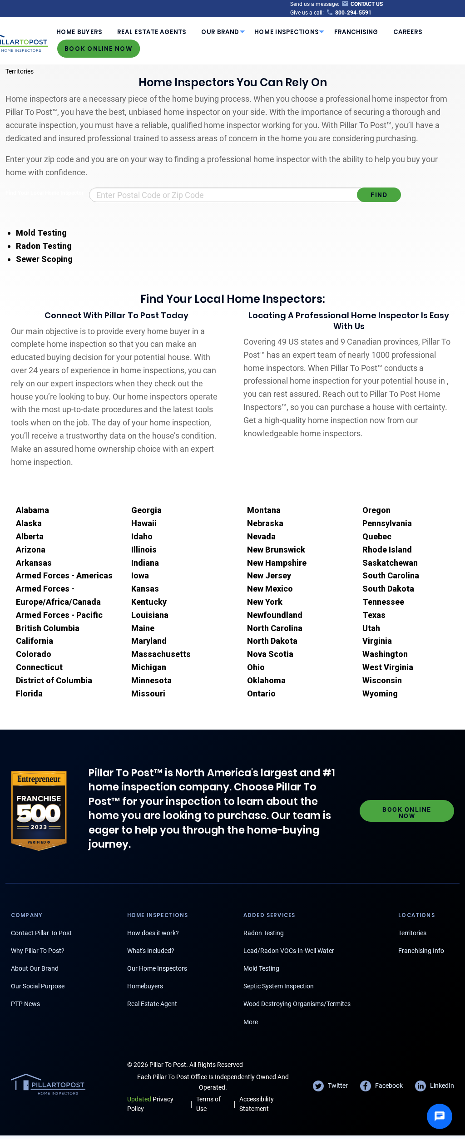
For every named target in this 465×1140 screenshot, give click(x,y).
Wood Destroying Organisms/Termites (297, 1003)
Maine (142, 628)
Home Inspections (286, 32)
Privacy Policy (150, 1104)
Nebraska (265, 523)
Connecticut (39, 667)
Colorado (33, 654)
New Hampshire (277, 563)
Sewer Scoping (44, 259)
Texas (374, 615)
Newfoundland (274, 615)
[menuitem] (79, 31)
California (34, 641)
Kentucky (149, 602)
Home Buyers (79, 32)
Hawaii (144, 523)
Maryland (149, 641)
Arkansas (34, 563)
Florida (29, 693)
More (250, 1022)
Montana (264, 510)
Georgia (146, 510)
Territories (19, 71)
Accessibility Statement (256, 1104)
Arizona (30, 549)
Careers (407, 32)
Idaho (142, 536)
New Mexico (270, 588)
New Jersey (269, 575)
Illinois (144, 549)
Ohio (256, 667)
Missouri (148, 693)
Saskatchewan (390, 563)
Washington (385, 654)
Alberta (30, 536)
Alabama (32, 510)
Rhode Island (387, 549)
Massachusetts (161, 654)
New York (264, 602)
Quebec (376, 536)
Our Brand (220, 32)
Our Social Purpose (37, 986)
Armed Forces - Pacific (59, 615)
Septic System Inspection (278, 986)
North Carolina (274, 628)
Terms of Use (208, 1104)
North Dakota (272, 641)
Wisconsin (382, 680)
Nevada (261, 536)
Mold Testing (41, 232)
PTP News (25, 1003)
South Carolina (390, 575)
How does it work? (153, 933)
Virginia (377, 641)
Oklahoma (266, 680)
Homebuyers (145, 986)
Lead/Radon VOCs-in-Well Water (288, 950)
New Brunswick (276, 549)
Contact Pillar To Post (41, 933)
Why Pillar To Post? (37, 950)
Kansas (145, 588)
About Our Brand (35, 968)
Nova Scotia (270, 654)
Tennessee (383, 602)
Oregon (376, 510)
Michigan (148, 667)
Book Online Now (98, 48)
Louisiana (149, 615)
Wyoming (380, 693)
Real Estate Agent (152, 1003)
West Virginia (387, 667)
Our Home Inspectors (157, 968)
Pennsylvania (387, 523)
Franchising (356, 32)
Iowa (140, 575)
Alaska (29, 523)
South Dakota (388, 588)
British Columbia (47, 628)
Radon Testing (44, 246)
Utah (371, 628)
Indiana (145, 563)
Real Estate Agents (151, 32)
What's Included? (150, 950)
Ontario (261, 693)
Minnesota (151, 680)
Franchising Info (421, 950)
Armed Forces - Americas (64, 575)
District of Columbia (54, 680)
